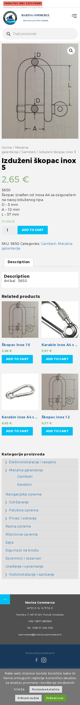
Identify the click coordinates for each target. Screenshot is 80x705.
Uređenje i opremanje (24, 566)
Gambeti (29, 152)
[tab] (18, 262)
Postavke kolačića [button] (46, 689)
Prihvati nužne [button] (28, 698)
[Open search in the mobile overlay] (40, 34)
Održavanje (19, 502)
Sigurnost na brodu (22, 550)
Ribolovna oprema (22, 534)
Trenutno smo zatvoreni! (23, 3)
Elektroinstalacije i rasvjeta (32, 462)
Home (7, 148)
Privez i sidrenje (22, 518)
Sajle (10, 542)
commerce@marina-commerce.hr (40, 634)
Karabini (24, 484)
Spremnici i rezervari (23, 558)
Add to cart (33, 230)
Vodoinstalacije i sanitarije (31, 574)
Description (19, 262)
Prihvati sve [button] (54, 698)
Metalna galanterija (26, 470)
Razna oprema (18, 526)
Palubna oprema (23, 510)
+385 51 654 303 (42, 628)
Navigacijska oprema (24, 494)
